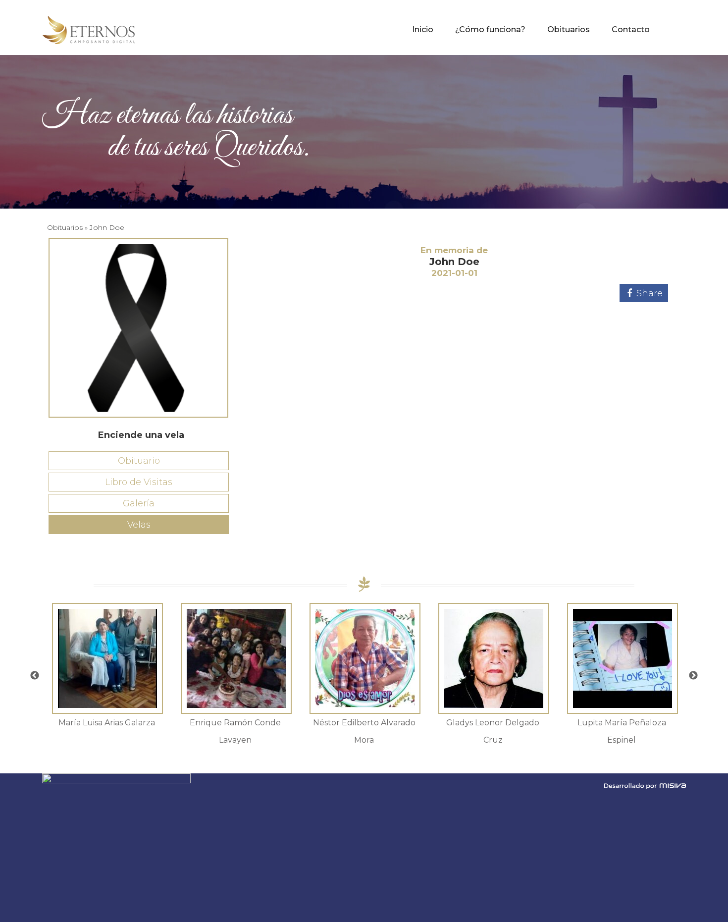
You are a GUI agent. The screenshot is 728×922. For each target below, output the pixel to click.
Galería (139, 503)
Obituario (139, 460)
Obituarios (65, 227)
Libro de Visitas (138, 482)
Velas (139, 524)
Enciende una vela (141, 435)
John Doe (454, 262)
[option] (106, 667)
